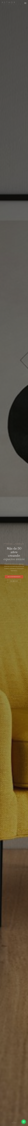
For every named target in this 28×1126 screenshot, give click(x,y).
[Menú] (25, 3)
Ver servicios (14, 581)
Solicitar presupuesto (14, 576)
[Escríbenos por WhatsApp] (23, 1122)
